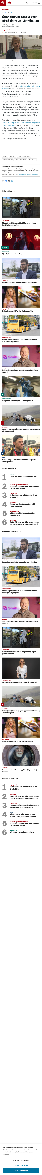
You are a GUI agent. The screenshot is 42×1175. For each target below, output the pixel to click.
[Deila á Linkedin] (11, 12)
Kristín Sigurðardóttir (8, 25)
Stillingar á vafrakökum (21, 1160)
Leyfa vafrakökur (21, 1170)
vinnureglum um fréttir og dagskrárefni (28, 174)
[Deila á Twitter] (8, 12)
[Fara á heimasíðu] (7, 3)
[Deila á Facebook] (5, 12)
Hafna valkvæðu (21, 1165)
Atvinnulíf (5, 9)
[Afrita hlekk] (3, 12)
